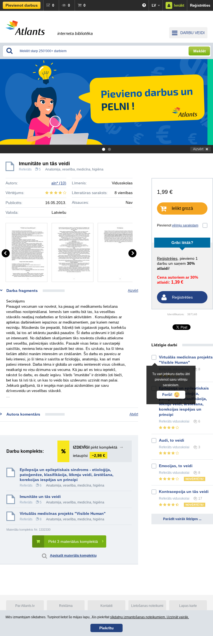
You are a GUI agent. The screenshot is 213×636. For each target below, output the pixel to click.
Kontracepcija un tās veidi (184, 491)
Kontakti (106, 606)
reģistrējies (167, 258)
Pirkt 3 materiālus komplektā (73, 541)
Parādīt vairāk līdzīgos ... (182, 519)
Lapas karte (188, 606)
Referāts (25, 169)
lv (154, 5)
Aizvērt (198, 149)
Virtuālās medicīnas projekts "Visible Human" (63, 513)
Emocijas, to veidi (175, 466)
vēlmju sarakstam (185, 225)
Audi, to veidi (171, 440)
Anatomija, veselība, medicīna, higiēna (74, 169)
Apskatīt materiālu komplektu (73, 556)
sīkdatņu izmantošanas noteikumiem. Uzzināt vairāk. (149, 617)
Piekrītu (106, 628)
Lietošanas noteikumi (147, 606)
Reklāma (66, 606)
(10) (58, 183)
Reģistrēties (200, 5)
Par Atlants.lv (25, 606)
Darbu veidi (192, 32)
